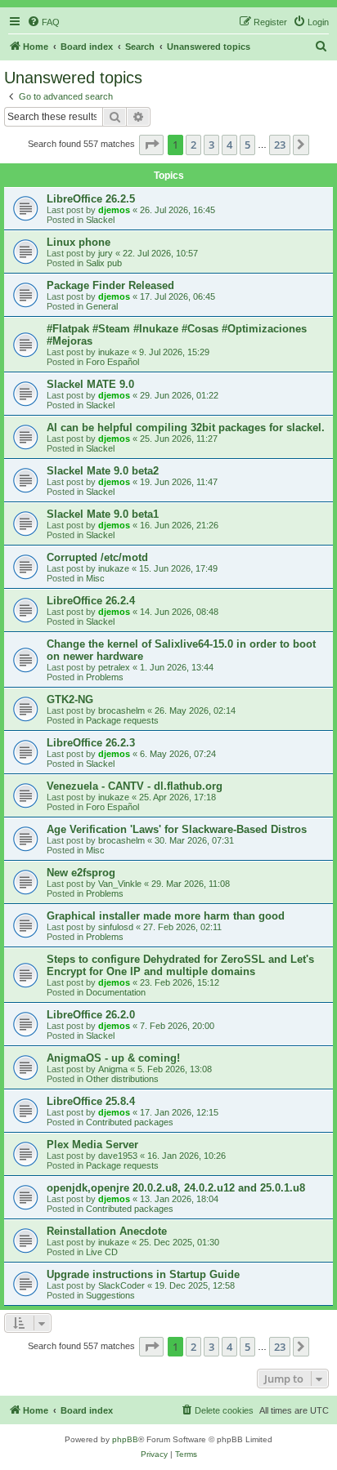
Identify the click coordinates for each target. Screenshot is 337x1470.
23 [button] (279, 144)
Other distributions (122, 1079)
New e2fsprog (81, 872)
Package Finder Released (110, 285)
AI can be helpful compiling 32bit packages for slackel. (186, 427)
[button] (151, 144)
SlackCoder (121, 1285)
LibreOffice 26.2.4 (91, 601)
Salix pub (104, 263)
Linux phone (78, 242)
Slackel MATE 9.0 (90, 384)
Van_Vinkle (120, 884)
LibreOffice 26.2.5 (91, 199)
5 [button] (247, 144)
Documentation (116, 992)
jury (105, 253)
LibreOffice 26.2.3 (91, 743)
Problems (105, 677)
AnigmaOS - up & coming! (113, 1058)
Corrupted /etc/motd (97, 557)
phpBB (125, 1439)
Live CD (102, 1252)
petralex (114, 667)
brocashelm (121, 710)
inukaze (113, 352)
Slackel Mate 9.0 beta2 (103, 471)
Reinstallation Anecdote (107, 1231)
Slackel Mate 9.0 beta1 (103, 514)
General (102, 306)
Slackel (100, 220)
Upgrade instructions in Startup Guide (143, 1274)
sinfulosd (115, 927)
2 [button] (193, 144)
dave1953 (117, 1155)
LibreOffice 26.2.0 (91, 1015)
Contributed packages (129, 1122)
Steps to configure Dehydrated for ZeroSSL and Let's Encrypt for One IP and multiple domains (180, 965)
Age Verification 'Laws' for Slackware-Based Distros (177, 829)
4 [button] (229, 144)
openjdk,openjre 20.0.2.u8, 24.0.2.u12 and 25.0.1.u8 (176, 1188)
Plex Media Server (92, 1144)
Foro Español (112, 362)
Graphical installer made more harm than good (166, 916)
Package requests (122, 720)
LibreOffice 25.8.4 (91, 1101)
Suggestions (110, 1295)
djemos (114, 210)
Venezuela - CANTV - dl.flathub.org (134, 786)
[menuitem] (43, 22)
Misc (95, 578)
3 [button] (211, 144)
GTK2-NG (70, 699)
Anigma (113, 1069)
